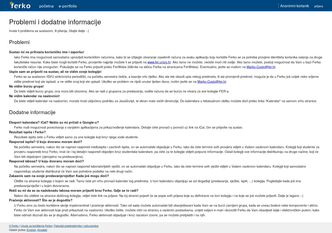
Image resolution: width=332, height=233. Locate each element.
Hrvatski (42, 230)
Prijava (318, 6)
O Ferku (14, 226)
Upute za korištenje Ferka (36, 226)
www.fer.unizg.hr (159, 62)
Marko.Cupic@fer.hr (261, 66)
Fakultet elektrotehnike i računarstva (76, 226)
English (31, 230)
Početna (46, 6)
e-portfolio (68, 6)
